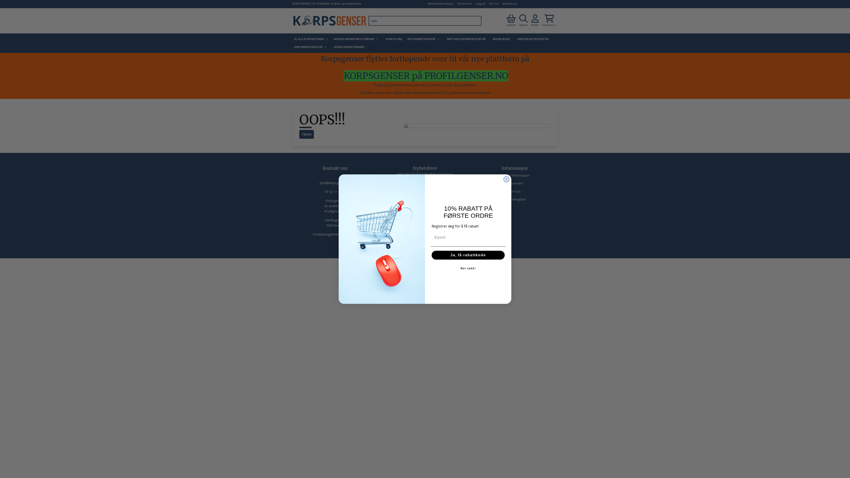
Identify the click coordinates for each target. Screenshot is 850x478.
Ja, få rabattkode (468, 255)
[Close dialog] (506, 179)
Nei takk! (468, 268)
